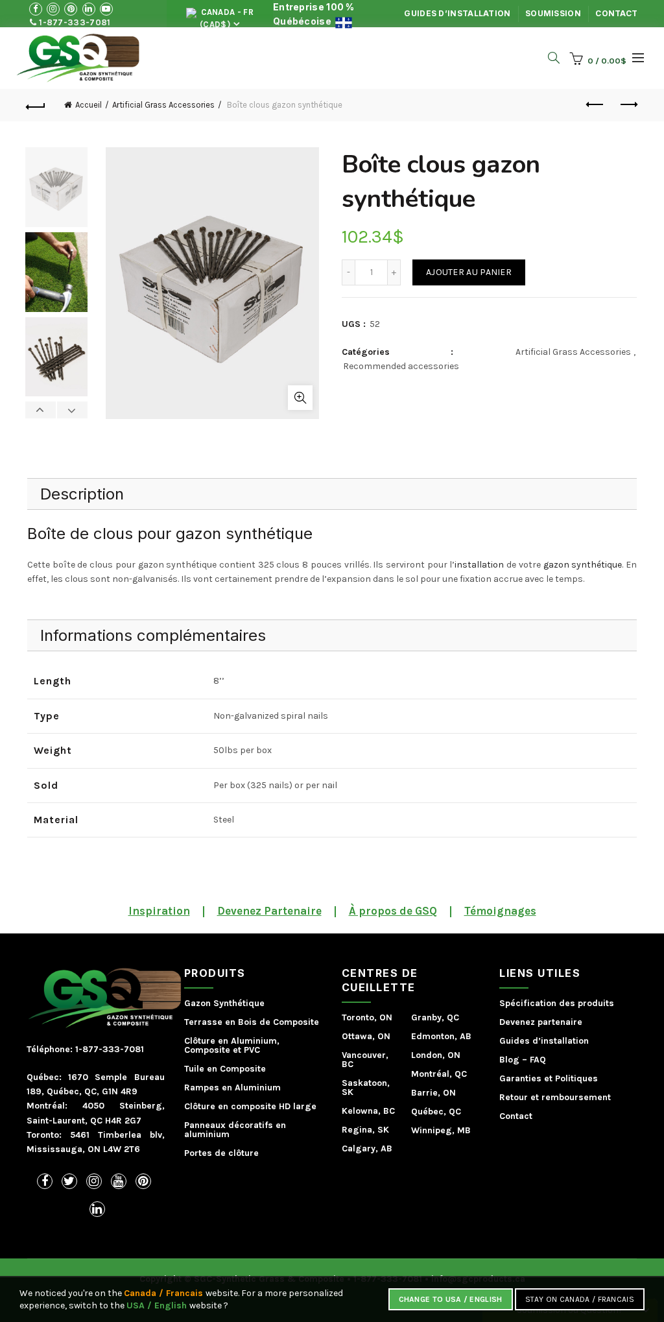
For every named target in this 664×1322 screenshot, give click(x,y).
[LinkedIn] (97, 1209)
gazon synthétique (582, 564)
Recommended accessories (401, 366)
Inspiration (159, 910)
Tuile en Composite (225, 1068)
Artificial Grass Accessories (163, 105)
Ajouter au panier (469, 272)
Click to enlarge (300, 397)
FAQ (538, 1059)
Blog (509, 1059)
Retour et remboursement (555, 1097)
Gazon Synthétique (224, 1003)
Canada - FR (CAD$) (226, 17)
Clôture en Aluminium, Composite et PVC (231, 1045)
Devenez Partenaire (269, 910)
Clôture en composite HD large (250, 1106)
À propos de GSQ (393, 910)
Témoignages (500, 910)
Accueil (88, 105)
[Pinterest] (143, 1181)
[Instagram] (94, 1181)
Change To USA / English (451, 1299)
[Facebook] (45, 1181)
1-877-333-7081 (74, 22)
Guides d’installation (457, 13)
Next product (627, 105)
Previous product (595, 105)
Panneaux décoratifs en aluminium (235, 1130)
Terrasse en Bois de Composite (251, 1022)
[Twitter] (69, 1181)
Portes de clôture (221, 1153)
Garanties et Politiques (548, 1078)
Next (72, 410)
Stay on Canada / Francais (580, 1299)
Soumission (553, 13)
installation (479, 564)
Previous (40, 410)
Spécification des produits (556, 1003)
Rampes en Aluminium (232, 1087)
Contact (616, 13)
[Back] (36, 105)
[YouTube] (118, 1181)
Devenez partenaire (540, 1022)
